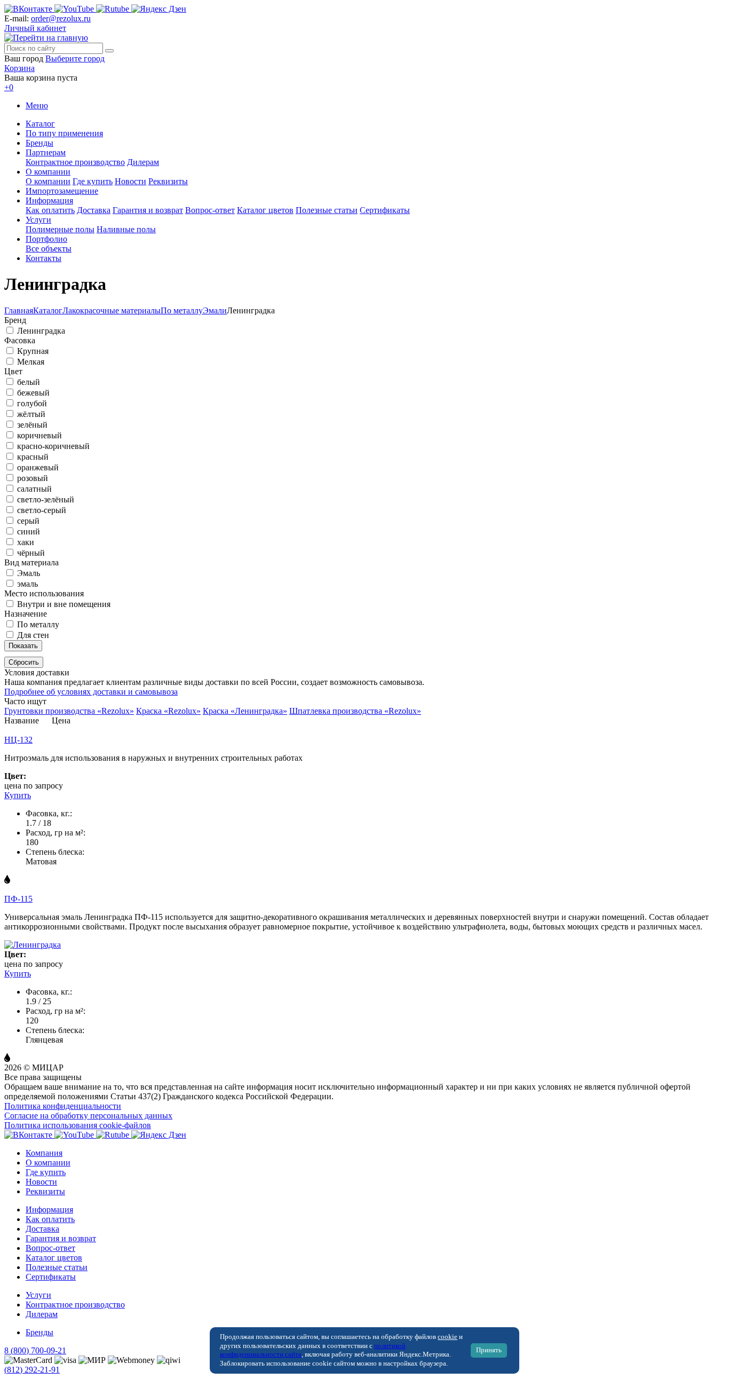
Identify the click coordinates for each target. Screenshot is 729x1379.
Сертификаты (385, 210)
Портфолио (46, 238)
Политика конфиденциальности (62, 1105)
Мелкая (30, 361)
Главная (18, 310)
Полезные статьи (327, 210)
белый (28, 382)
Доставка (93, 210)
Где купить (93, 181)
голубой (32, 403)
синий (28, 531)
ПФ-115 (18, 898)
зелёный (32, 424)
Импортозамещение (62, 190)
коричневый (39, 435)
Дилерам (143, 162)
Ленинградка (41, 330)
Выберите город (75, 58)
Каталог (40, 123)
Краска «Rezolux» (168, 710)
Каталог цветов (265, 210)
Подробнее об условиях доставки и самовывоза (91, 691)
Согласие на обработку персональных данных (88, 1115)
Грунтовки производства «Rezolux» (69, 710)
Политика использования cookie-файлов (77, 1125)
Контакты (43, 258)
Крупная (33, 351)
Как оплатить (50, 210)
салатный (34, 488)
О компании (48, 171)
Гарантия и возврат (148, 210)
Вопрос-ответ (210, 210)
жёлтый (31, 414)
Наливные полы (126, 229)
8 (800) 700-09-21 (35, 1350)
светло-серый (41, 510)
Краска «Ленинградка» (245, 710)
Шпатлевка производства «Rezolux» (355, 710)
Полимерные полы (60, 229)
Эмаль (28, 573)
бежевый (33, 392)
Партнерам (46, 152)
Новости (130, 181)
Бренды (39, 142)
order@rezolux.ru (61, 18)
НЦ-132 (18, 739)
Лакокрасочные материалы (111, 310)
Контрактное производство (75, 162)
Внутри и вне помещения (63, 604)
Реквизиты (168, 181)
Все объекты (49, 248)
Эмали (215, 310)
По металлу (182, 310)
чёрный (31, 552)
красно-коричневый (53, 446)
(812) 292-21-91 (32, 1369)
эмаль (27, 583)
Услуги (38, 219)
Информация (49, 200)
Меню (37, 105)
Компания (44, 1152)
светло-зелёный (45, 499)
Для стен (33, 635)
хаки (25, 542)
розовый (32, 478)
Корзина (19, 68)
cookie (447, 1337)
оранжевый (38, 467)
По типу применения (64, 133)
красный (33, 456)
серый (28, 520)
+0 (8, 87)
